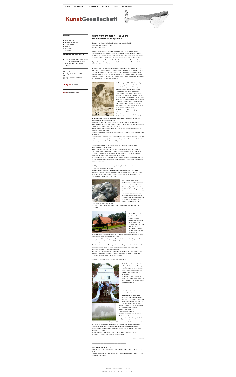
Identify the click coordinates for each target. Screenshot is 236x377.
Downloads (127, 6)
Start (67, 6)
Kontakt (128, 368)
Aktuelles (78, 6)
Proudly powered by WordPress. (126, 372)
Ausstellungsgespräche (71, 42)
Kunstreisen (68, 48)
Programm (93, 6)
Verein (104, 6)
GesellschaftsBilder (70, 44)
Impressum (108, 368)
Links (116, 6)
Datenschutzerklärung (118, 368)
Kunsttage (68, 50)
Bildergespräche (69, 40)
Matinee (67, 46)
